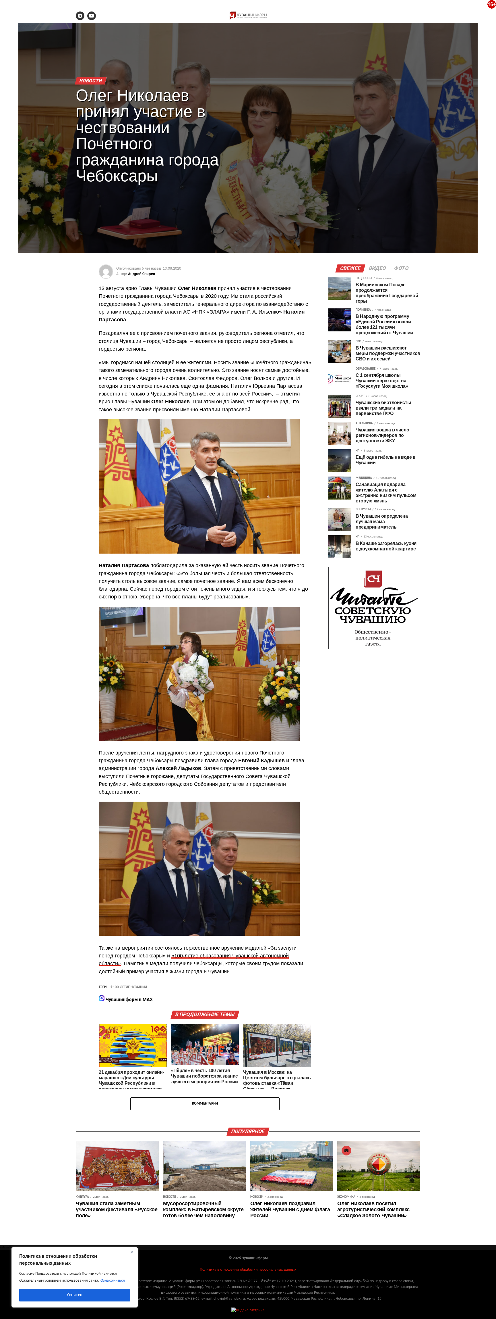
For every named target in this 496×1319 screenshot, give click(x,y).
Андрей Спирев (141, 274)
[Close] (131, 1252)
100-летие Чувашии (130, 987)
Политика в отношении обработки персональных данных (248, 1270)
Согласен (74, 1295)
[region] (74, 1277)
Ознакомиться (112, 1280)
